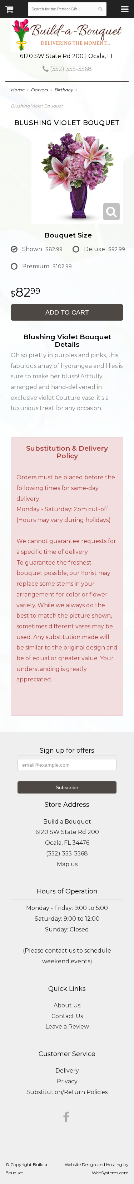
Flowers (39, 89)
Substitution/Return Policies (67, 1092)
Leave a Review (67, 1026)
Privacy (67, 1081)
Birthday (63, 89)
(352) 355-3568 (70, 69)
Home (17, 89)
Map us (67, 864)
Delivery (67, 1070)
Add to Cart (67, 312)
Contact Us (67, 1016)
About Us (67, 1005)
